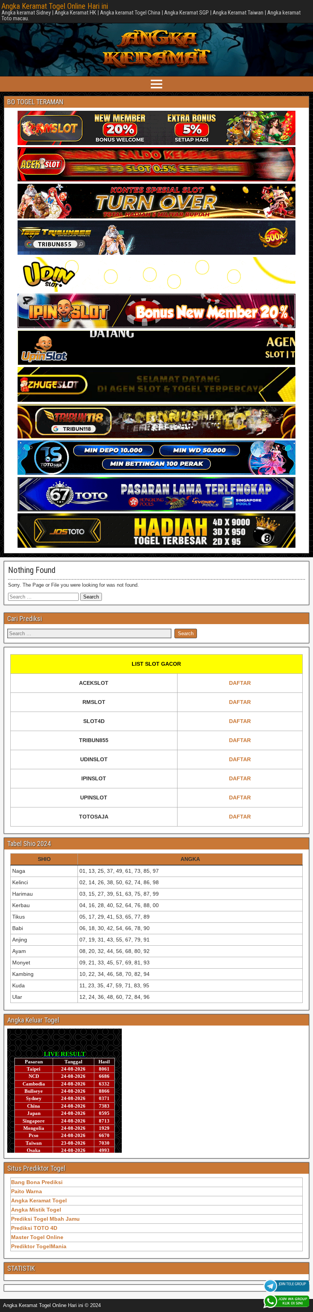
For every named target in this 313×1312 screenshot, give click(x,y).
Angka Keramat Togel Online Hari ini (55, 6)
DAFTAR (240, 683)
